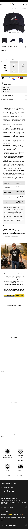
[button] (10, 32)
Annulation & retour (15, 520)
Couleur (3, 52)
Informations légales (7, 507)
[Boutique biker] (12, 4)
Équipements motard (9, 295)
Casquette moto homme (12, 103)
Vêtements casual (19, 295)
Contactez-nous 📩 (5, 517)
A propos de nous (21, 517)
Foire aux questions (5, 520)
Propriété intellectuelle (8, 525)
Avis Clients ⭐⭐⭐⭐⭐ (6, 514)
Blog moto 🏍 (13, 517)
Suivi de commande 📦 (18, 514)
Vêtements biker (22, 103)
